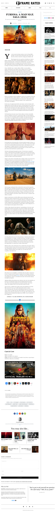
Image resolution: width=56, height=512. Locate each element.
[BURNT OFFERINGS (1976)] (49, 42)
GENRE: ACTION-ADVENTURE (23, 404)
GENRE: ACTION (15, 404)
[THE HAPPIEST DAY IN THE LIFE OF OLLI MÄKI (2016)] (49, 30)
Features (18, 7)
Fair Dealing (18, 497)
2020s (8, 402)
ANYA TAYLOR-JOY (29, 402)
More (20, 424)
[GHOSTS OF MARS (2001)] (49, 67)
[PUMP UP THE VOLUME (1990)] (49, 106)
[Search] (54, 3)
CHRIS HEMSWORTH (8, 404)
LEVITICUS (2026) (47, 121)
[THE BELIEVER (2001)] (49, 141)
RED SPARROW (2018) (6, 439)
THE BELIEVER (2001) (48, 144)
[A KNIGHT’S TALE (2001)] (49, 54)
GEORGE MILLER (31, 404)
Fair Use (12, 497)
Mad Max (18, 275)
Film (40, 7)
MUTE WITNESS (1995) (18, 441)
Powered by (6, 390)
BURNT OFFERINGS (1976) (48, 45)
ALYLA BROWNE (16, 402)
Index (30, 7)
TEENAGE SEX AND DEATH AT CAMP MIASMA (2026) (49, 83)
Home (6, 7)
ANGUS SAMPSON (22, 402)
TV (50, 7)
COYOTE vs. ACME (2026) (48, 96)
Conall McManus (20, 422)
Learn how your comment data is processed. (24, 481)
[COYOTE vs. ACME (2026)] (49, 93)
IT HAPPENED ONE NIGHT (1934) (32, 440)
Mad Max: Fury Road (30, 161)
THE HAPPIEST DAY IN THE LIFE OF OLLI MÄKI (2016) (49, 34)
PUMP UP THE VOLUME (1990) (49, 109)
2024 (11, 402)
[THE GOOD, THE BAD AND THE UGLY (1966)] (49, 129)
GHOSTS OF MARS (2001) (48, 71)
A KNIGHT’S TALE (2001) (48, 58)
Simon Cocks (3, 440)
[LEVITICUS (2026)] (49, 117)
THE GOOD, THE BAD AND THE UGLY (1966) (49, 132)
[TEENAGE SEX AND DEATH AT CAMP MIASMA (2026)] (49, 79)
